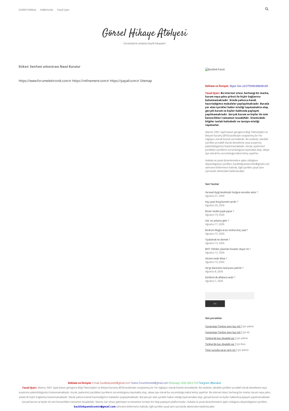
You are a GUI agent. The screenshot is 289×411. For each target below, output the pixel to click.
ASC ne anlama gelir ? (217, 220)
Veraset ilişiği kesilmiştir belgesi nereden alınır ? (231, 192)
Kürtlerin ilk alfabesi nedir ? (220, 277)
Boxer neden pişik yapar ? (219, 211)
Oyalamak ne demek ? (217, 239)
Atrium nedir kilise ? (216, 258)
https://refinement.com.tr (90, 81)
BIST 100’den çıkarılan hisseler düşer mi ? (227, 249)
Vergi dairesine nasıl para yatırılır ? (224, 268)
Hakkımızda (46, 9)
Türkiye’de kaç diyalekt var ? (220, 338)
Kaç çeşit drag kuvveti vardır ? (221, 201)
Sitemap (146, 81)
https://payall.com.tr (124, 81)
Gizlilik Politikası (27, 9)
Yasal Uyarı (63, 9)
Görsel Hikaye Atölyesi (144, 33)
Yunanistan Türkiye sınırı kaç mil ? (223, 326)
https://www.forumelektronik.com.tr (45, 81)
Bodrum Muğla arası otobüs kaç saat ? (226, 230)
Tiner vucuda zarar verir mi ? (221, 350)
